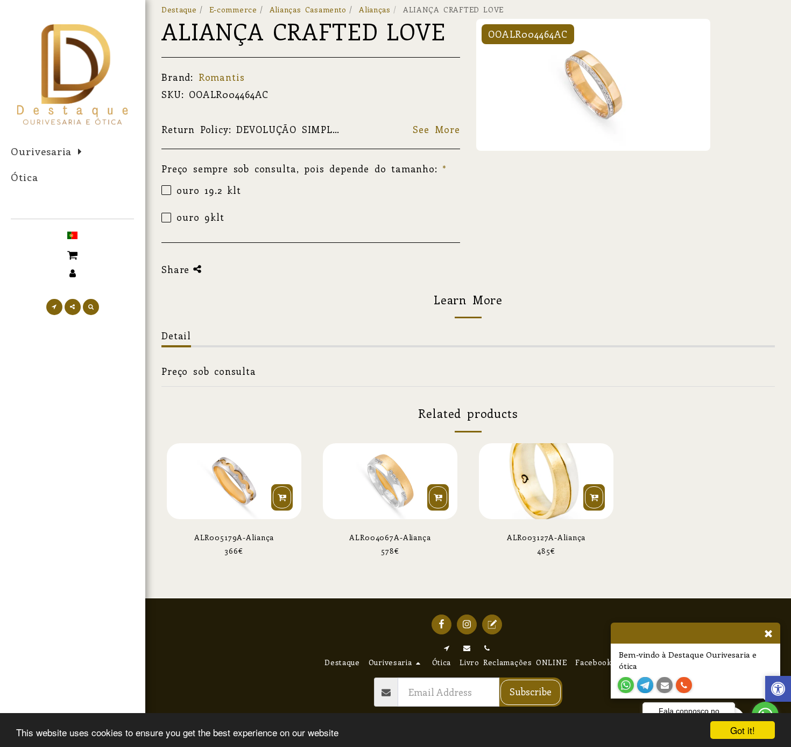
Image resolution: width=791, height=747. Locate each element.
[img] (234, 481)
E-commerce (233, 9)
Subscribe (531, 691)
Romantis (222, 77)
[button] (72, 254)
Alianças (375, 9)
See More (436, 129)
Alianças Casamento (308, 9)
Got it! (742, 730)
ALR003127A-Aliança (546, 537)
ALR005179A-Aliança (234, 537)
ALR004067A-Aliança (390, 537)
